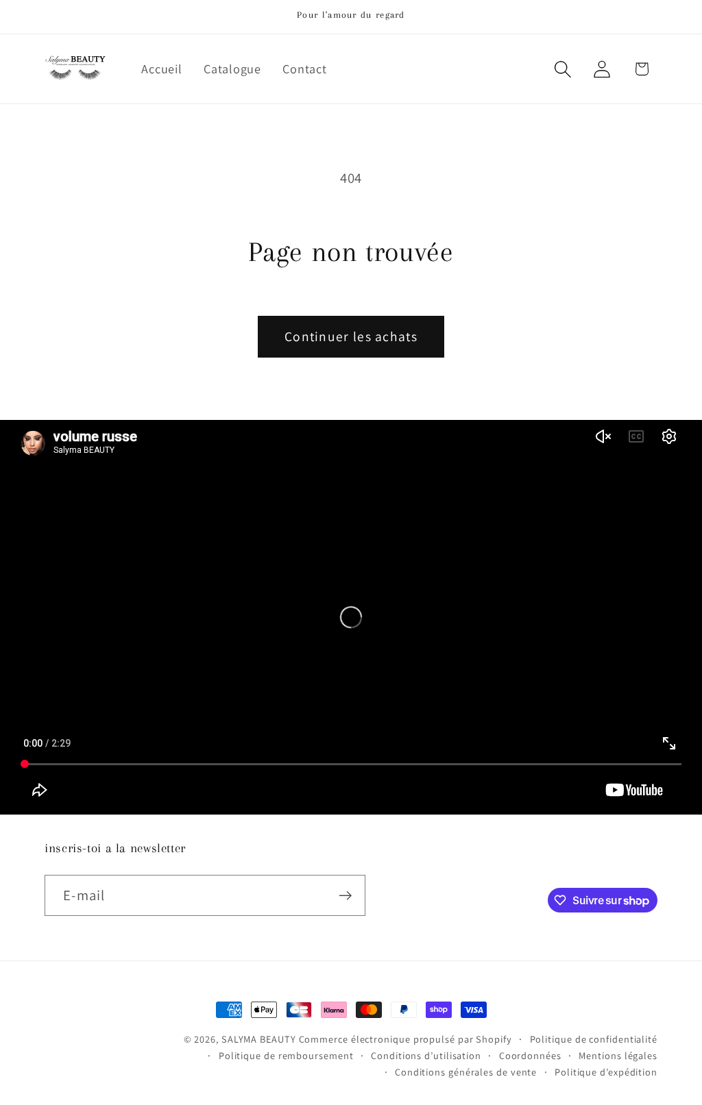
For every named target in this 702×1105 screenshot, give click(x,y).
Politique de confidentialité (593, 1038)
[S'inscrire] (345, 896)
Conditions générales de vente (466, 1071)
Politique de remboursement (286, 1055)
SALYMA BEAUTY (258, 1038)
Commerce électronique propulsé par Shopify (405, 1038)
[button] (563, 68)
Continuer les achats (351, 336)
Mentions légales (618, 1055)
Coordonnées (530, 1055)
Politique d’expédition (606, 1071)
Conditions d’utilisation (426, 1055)
